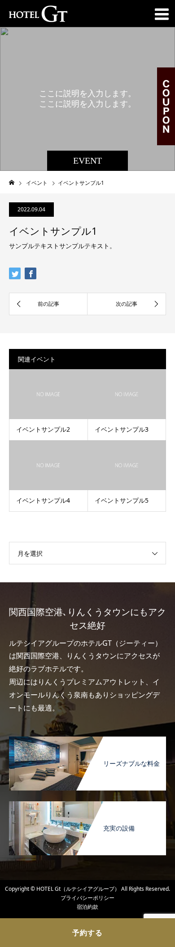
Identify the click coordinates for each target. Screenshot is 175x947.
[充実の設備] (87, 804)
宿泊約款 (87, 907)
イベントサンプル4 (43, 500)
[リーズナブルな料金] (87, 740)
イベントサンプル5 (122, 500)
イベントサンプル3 (122, 429)
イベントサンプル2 (43, 429)
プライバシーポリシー (87, 898)
